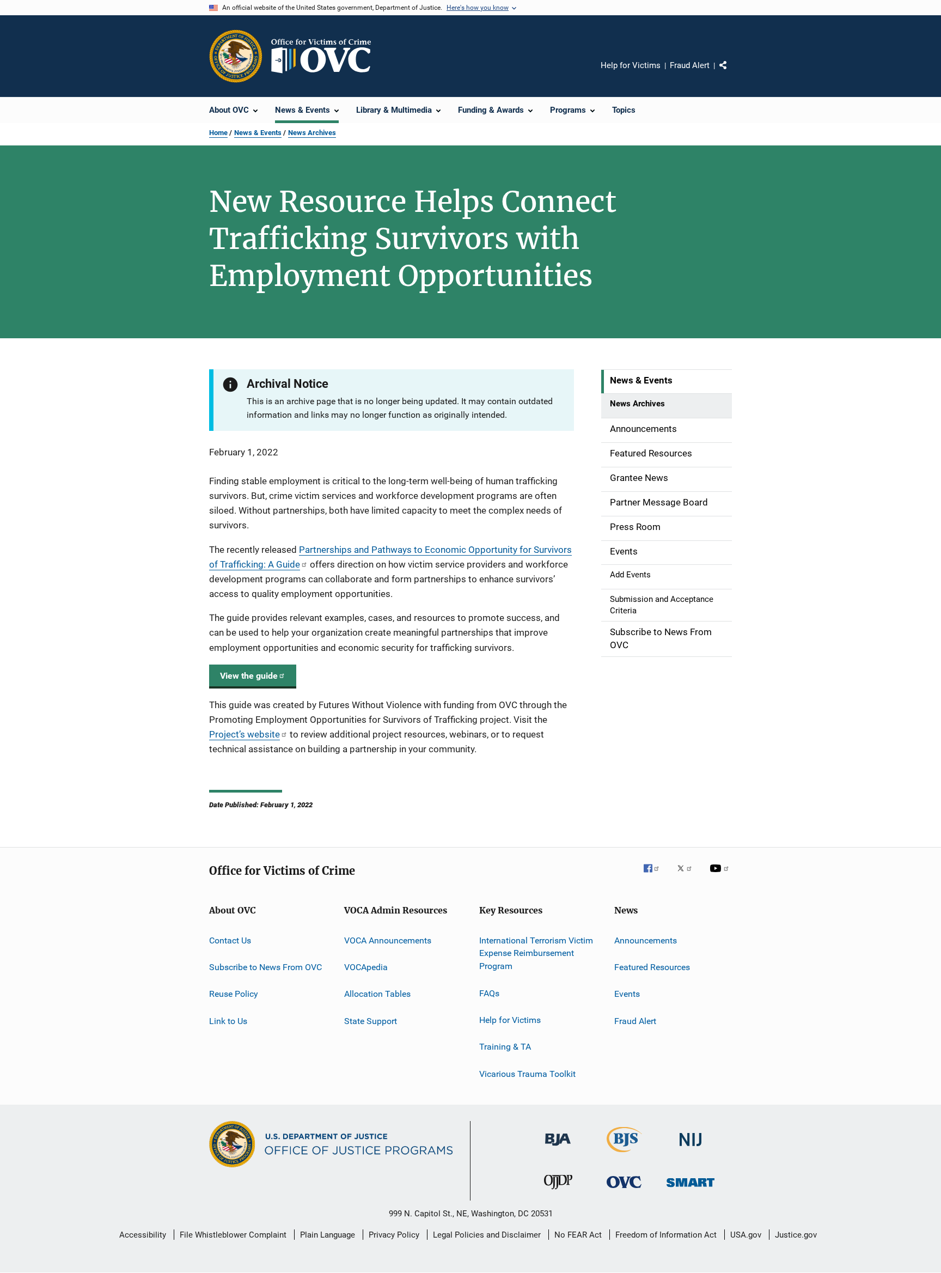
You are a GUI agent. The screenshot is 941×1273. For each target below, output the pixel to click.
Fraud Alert (690, 65)
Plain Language (327, 1235)
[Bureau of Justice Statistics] (624, 1154)
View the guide (249, 676)
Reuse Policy (233, 994)
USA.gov (745, 1235)
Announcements (645, 940)
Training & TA (505, 1046)
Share (732, 73)
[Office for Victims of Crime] (624, 1190)
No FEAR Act (578, 1235)
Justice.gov (796, 1235)
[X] (688, 876)
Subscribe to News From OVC (265, 967)
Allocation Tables (377, 994)
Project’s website (244, 734)
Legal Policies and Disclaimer (487, 1235)
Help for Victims (631, 65)
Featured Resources (652, 967)
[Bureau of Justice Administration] (558, 1148)
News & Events (258, 133)
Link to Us (228, 1021)
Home (218, 133)
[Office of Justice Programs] (235, 56)
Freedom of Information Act (666, 1235)
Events (627, 994)
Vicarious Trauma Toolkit (527, 1073)
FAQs (489, 993)
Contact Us (230, 940)
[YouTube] (721, 876)
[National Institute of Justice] (690, 1148)
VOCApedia (366, 967)
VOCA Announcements (387, 940)
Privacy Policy (394, 1235)
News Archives (312, 133)
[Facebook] (656, 876)
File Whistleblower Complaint (233, 1235)
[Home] (325, 56)
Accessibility (142, 1235)
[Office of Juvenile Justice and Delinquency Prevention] (558, 1191)
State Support (370, 1021)
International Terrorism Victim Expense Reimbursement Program (536, 953)
